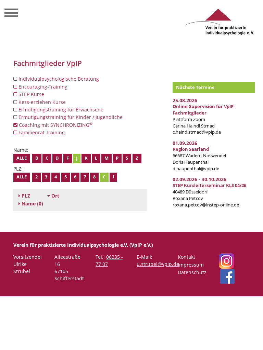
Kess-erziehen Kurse (41, 102)
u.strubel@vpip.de (158, 264)
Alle (21, 158)
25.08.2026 (185, 100)
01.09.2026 (185, 143)
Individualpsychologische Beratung (58, 79)
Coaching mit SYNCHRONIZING (54, 124)
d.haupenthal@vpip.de (196, 169)
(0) (32, 203)
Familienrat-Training (41, 132)
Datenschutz (192, 272)
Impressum (191, 264)
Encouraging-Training (42, 86)
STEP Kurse (30, 94)
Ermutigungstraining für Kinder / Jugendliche (70, 117)
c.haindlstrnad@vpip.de (197, 132)
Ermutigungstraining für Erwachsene (60, 109)
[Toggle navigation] (11, 14)
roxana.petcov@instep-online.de (206, 205)
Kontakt (186, 257)
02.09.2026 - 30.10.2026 (199, 179)
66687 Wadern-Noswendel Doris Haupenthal (199, 155)
